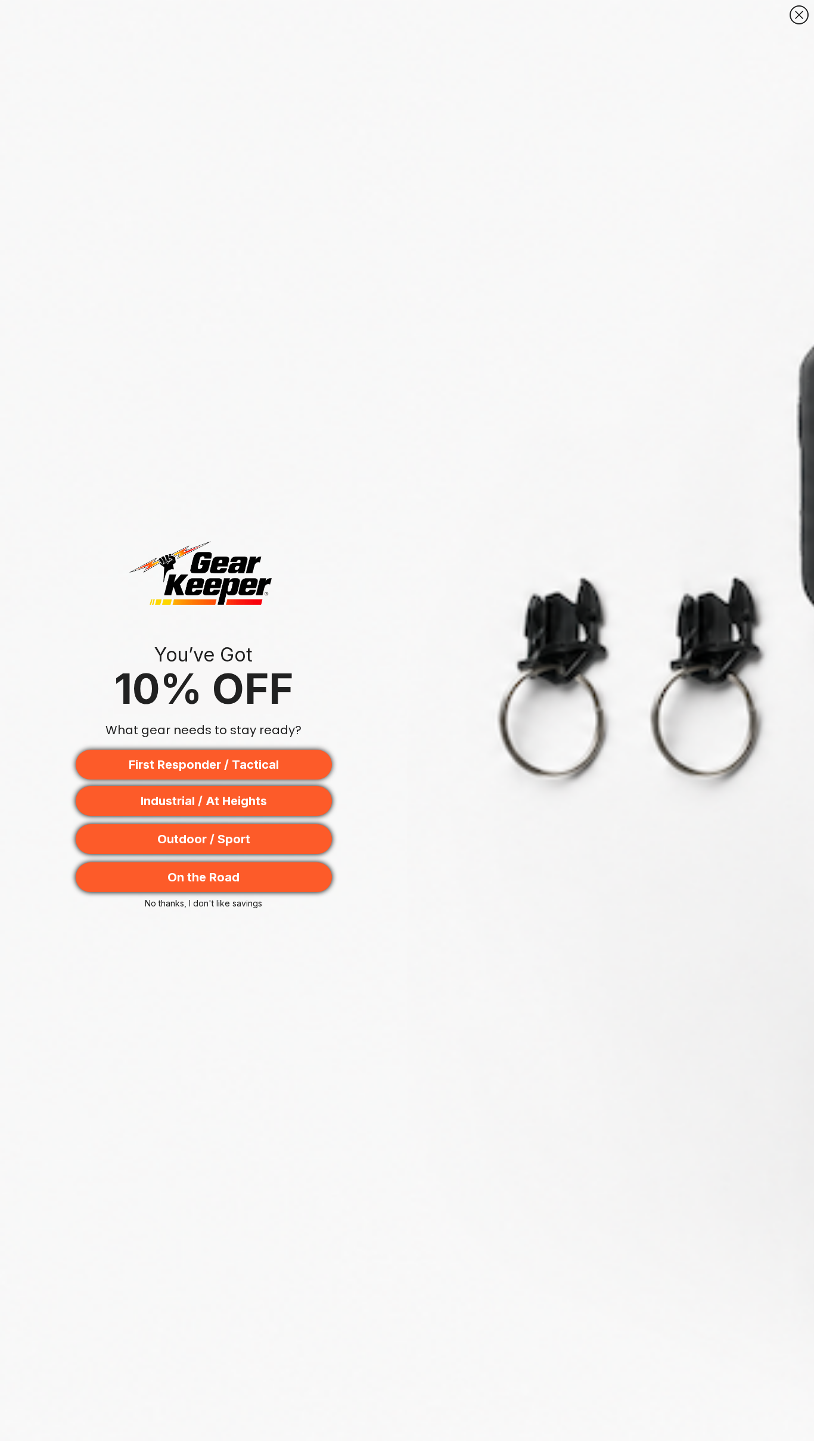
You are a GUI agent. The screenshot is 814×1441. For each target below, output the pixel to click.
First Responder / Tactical (204, 764)
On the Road (203, 877)
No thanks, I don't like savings (203, 903)
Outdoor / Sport (203, 839)
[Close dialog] (799, 15)
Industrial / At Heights (204, 801)
